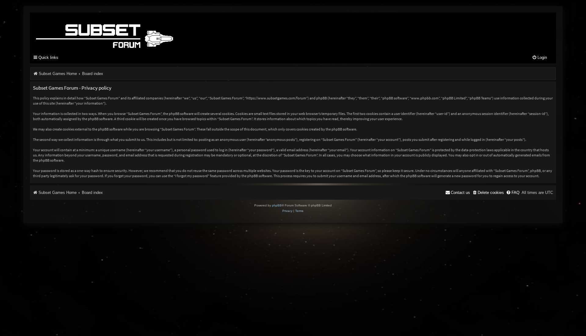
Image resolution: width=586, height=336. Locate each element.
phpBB (277, 205)
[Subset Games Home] (143, 31)
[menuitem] (539, 57)
